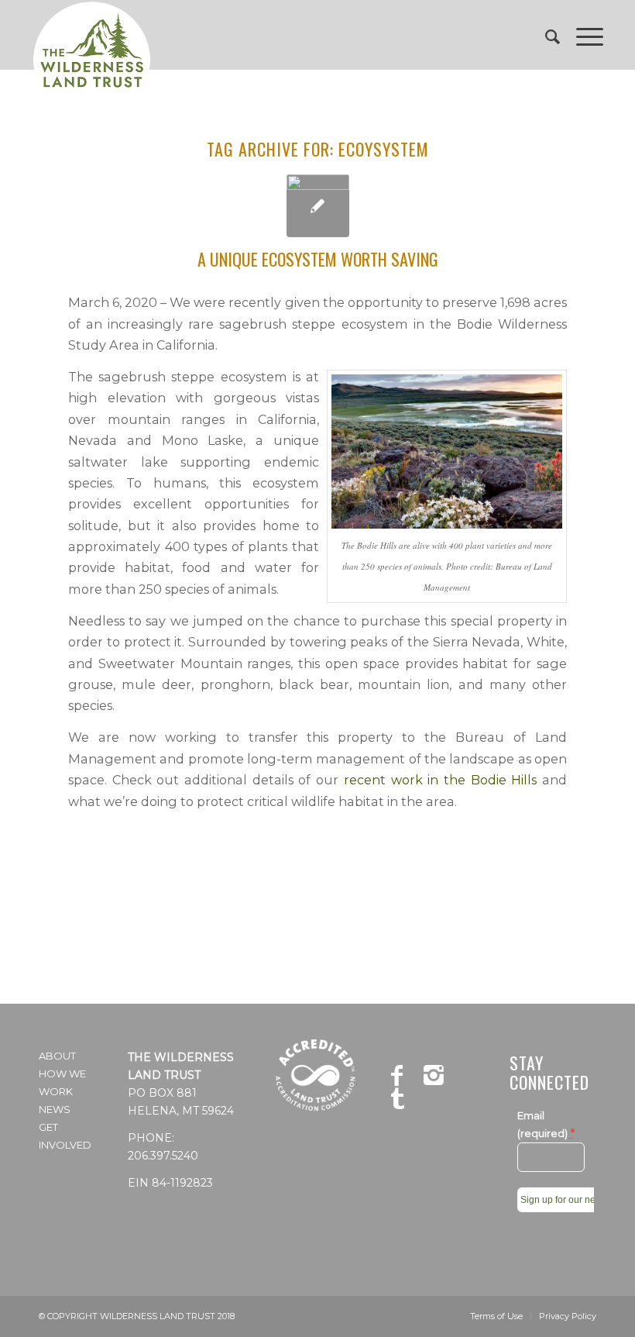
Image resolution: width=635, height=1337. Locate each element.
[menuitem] (545, 35)
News (54, 1109)
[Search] (545, 35)
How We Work (62, 1082)
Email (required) (546, 1125)
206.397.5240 (163, 1156)
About (57, 1055)
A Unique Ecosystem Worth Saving (317, 258)
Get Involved (65, 1136)
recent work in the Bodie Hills (440, 779)
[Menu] (582, 35)
